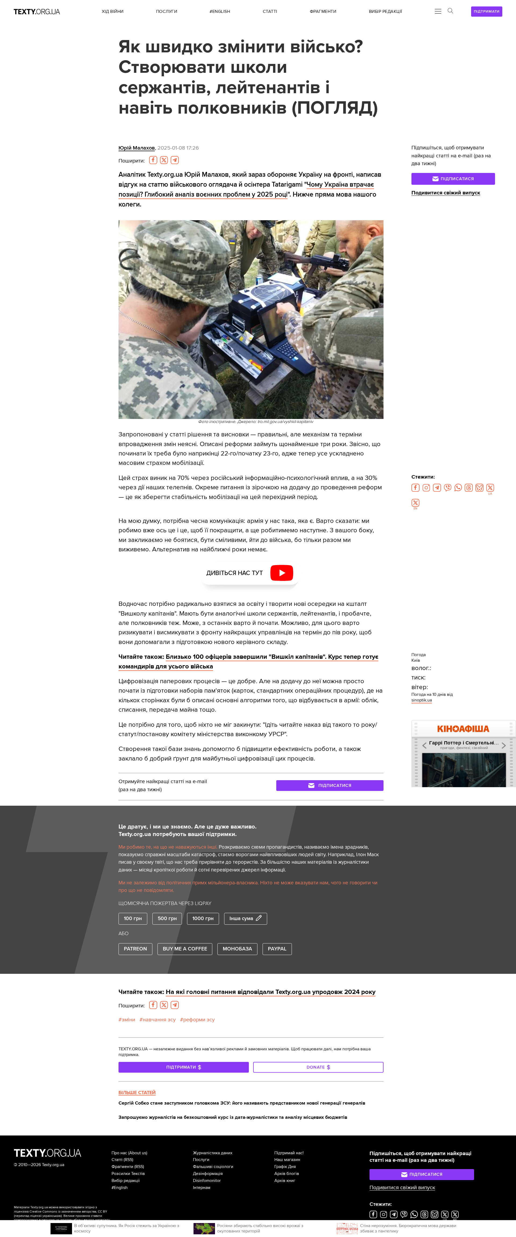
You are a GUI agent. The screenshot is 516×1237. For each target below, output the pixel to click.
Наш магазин (287, 1159)
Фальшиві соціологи (213, 1166)
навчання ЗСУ (159, 1020)
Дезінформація (208, 1173)
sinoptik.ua (421, 700)
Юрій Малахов (137, 148)
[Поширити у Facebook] (153, 160)
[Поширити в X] (164, 160)
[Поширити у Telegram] (175, 160)
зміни (128, 1020)
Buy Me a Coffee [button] (185, 949)
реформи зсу (199, 1020)
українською (51, 1216)
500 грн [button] (167, 919)
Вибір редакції (126, 1180)
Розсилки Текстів (128, 1173)
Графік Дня (285, 1166)
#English (120, 1187)
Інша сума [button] (241, 919)
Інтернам (201, 1187)
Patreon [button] (135, 949)
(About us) (137, 1153)
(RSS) (128, 1159)
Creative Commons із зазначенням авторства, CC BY (68, 1212)
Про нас (119, 1153)
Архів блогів (286, 1173)
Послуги (201, 1159)
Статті (117, 1159)
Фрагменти (122, 1166)
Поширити (132, 161)
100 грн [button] (133, 919)
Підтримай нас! (289, 1153)
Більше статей (137, 1092)
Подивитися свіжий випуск (445, 193)
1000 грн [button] (203, 919)
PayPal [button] (277, 949)
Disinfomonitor (207, 1180)
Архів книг (284, 1180)
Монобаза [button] (237, 949)
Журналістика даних (212, 1153)
